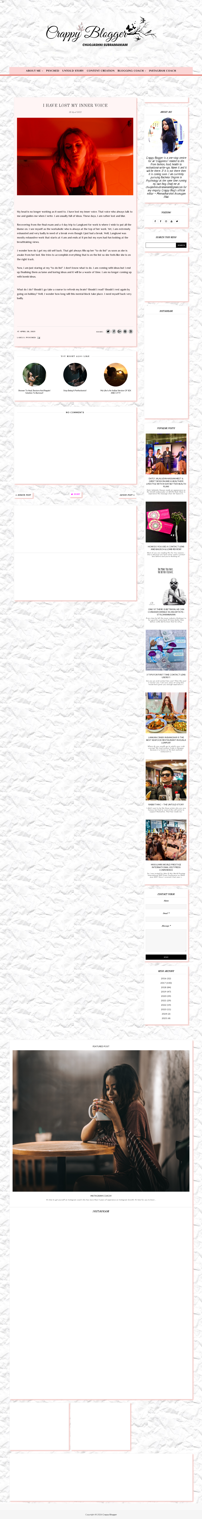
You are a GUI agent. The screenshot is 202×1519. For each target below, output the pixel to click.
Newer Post (24, 495)
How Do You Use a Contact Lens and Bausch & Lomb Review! (166, 547)
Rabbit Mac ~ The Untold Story (166, 804)
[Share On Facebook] (113, 331)
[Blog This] (130, 331)
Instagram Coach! (101, 1195)
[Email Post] (38, 337)
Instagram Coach (162, 70)
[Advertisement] (75, 529)
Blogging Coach (131, 70)
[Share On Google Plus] (119, 331)
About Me (33, 70)
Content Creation (101, 70)
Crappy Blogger (109, 1514)
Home (77, 494)
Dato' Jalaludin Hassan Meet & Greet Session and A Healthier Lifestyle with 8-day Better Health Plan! (166, 482)
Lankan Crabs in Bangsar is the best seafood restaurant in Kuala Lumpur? (166, 740)
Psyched (52, 70)
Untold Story (73, 70)
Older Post (126, 495)
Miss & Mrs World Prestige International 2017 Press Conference (166, 867)
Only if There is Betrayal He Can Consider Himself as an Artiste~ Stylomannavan (166, 612)
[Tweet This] (108, 331)
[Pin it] (125, 331)
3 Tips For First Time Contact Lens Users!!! (166, 676)
